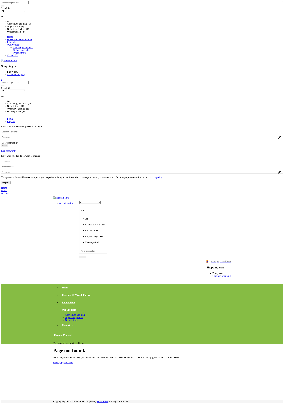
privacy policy (155, 177)
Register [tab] (11, 121)
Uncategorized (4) (16, 31)
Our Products (13, 44)
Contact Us (12, 55)
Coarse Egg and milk (23, 47)
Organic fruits (19, 52)
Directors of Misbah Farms (19, 39)
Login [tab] (10, 119)
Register (5, 183)
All (8, 21)
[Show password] (279, 137)
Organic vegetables (22, 50)
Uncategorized (92, 242)
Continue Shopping (16, 74)
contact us (68, 362)
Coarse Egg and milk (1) (19, 23)
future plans (12, 42)
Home (10, 36)
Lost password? (8, 151)
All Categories (66, 203)
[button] (142, 21)
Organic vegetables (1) (18, 29)
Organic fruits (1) (15, 26)
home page (58, 362)
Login (4, 146)
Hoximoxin (102, 401)
